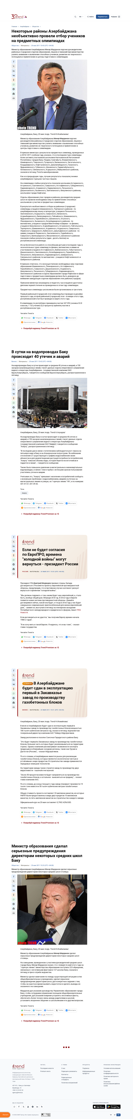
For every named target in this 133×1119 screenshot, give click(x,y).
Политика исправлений (69, 1083)
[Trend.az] (19, 16)
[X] (23, 1107)
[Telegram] (32, 1107)
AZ (115, 1115)
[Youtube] (28, 1107)
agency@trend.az (17, 1092)
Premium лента (45, 1071)
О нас (63, 1068)
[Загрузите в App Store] (99, 1107)
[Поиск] (75, 17)
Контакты (64, 1074)
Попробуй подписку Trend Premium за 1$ (41, 328)
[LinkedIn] (37, 1107)
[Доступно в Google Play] (114, 1107)
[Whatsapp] (14, 1107)
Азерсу (24, 493)
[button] (14, 62)
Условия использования (112, 1068)
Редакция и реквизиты (69, 1071)
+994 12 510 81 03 (17, 1090)
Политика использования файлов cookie (112, 1084)
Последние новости (47, 1068)
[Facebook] (19, 1107)
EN (111, 1115)
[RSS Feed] (42, 1107)
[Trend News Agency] (18, 1066)
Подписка (86, 1068)
